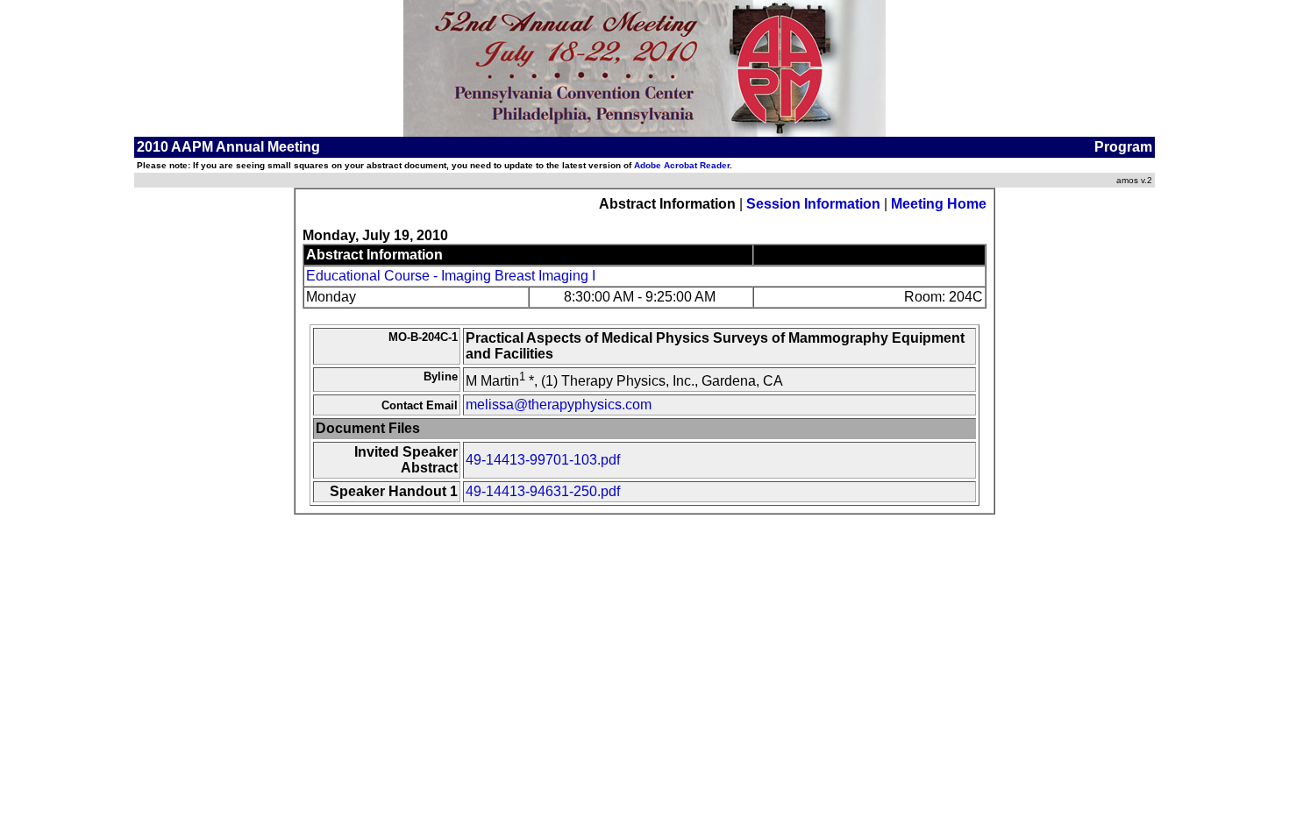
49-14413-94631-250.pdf (543, 491)
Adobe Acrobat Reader (682, 165)
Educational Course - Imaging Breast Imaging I (450, 275)
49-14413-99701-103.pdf (543, 459)
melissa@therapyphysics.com (559, 404)
